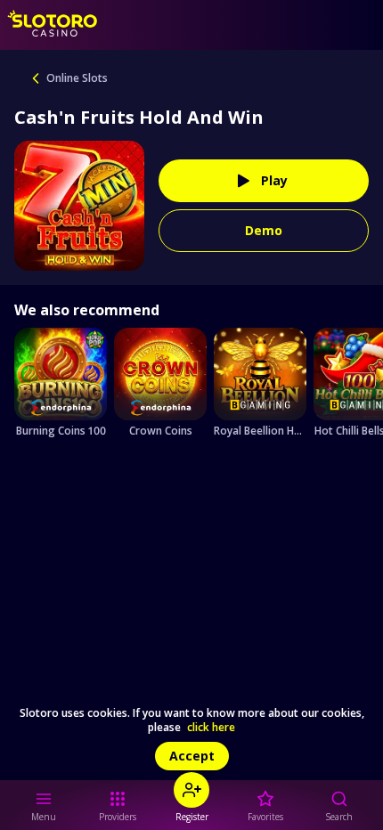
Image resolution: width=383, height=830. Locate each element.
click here (211, 727)
